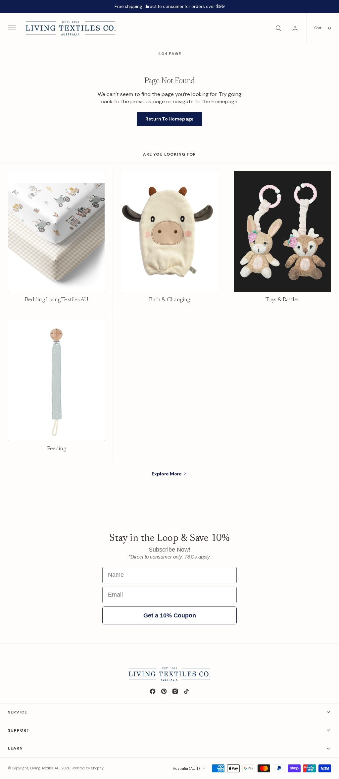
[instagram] (175, 691)
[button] (11, 28)
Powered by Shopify (88, 768)
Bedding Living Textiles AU (56, 300)
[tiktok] (186, 691)
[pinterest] (164, 691)
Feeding (56, 449)
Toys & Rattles (282, 300)
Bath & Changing (169, 300)
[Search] (277, 28)
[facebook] (153, 691)
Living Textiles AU (45, 768)
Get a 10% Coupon (169, 615)
